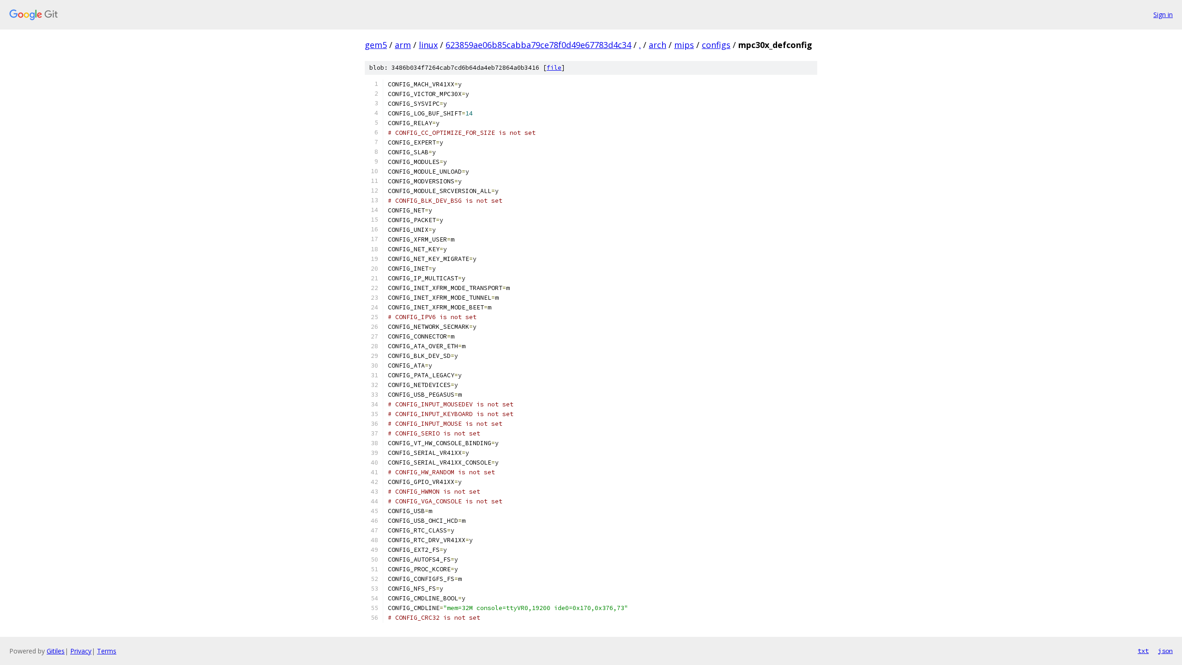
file (554, 68)
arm (403, 44)
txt (1143, 651)
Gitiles (56, 651)
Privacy (80, 651)
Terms (106, 651)
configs (716, 44)
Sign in (1163, 14)
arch (657, 44)
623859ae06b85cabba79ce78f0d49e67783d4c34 (538, 44)
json (1165, 651)
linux (428, 44)
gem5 (376, 44)
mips (684, 44)
